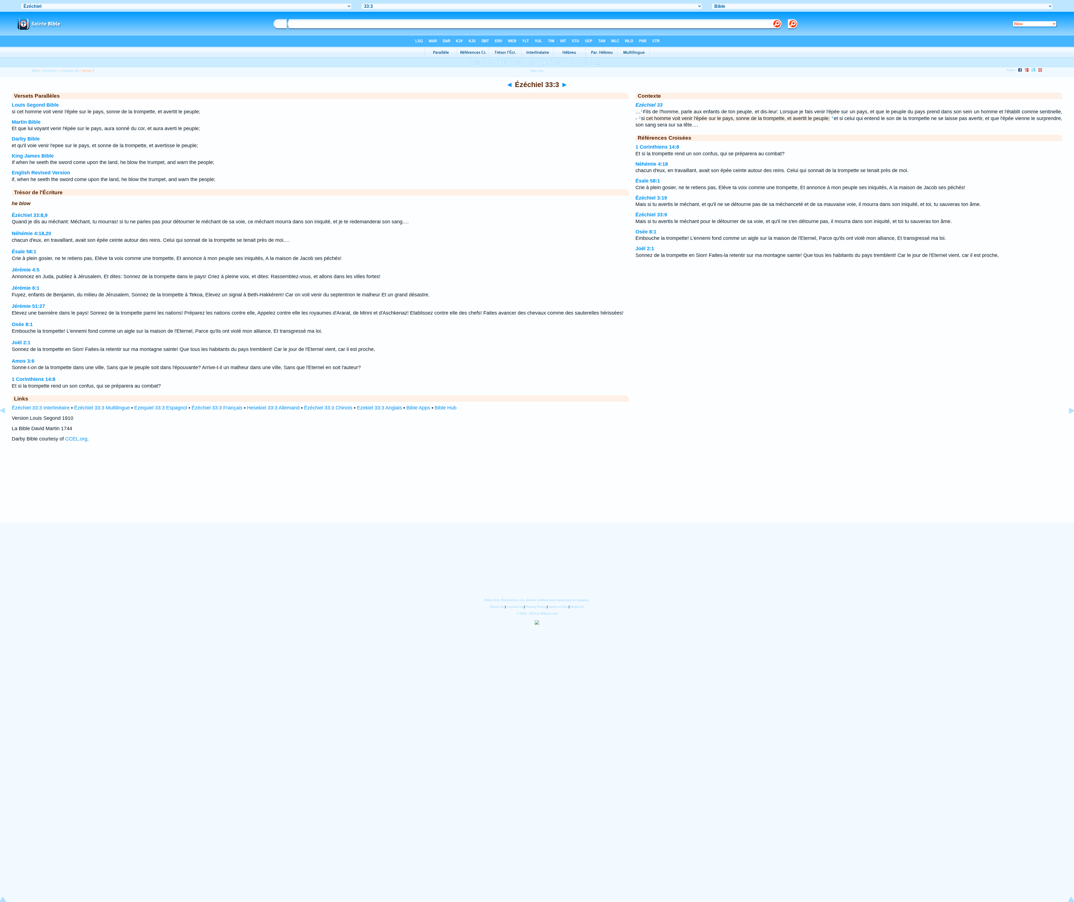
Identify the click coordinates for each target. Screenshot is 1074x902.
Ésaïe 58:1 (24, 251)
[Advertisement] (537, 488)
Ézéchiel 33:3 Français (217, 408)
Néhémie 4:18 (651, 164)
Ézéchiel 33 (649, 105)
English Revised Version (41, 172)
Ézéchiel (50, 71)
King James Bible (33, 156)
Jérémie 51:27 (28, 306)
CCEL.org (76, 439)
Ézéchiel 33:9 (651, 214)
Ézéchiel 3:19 (651, 198)
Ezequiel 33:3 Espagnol (160, 408)
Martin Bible (26, 122)
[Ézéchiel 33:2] (7, 423)
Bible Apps (418, 408)
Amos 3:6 (23, 361)
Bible (36, 71)
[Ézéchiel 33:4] (1067, 423)
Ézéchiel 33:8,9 (30, 215)
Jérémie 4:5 (25, 270)
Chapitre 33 (69, 71)
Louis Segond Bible (35, 105)
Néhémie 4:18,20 (31, 233)
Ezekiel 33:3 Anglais (379, 408)
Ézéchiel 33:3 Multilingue (102, 408)
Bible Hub (445, 408)
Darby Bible (26, 139)
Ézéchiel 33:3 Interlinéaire (41, 408)
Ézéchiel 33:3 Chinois (328, 408)
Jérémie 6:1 (25, 288)
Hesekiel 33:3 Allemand (273, 408)
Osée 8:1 (22, 324)
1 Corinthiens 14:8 (33, 379)
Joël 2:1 (21, 342)
